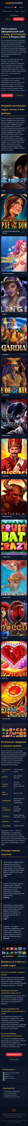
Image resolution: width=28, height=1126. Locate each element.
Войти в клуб (14, 1059)
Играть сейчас (7, 95)
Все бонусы (20, 95)
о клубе (16, 11)
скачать (21, 7)
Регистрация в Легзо (14, 1054)
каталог (23, 11)
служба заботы (14, 15)
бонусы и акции (7, 11)
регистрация (19, 19)
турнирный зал (10, 7)
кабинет (7, 19)
